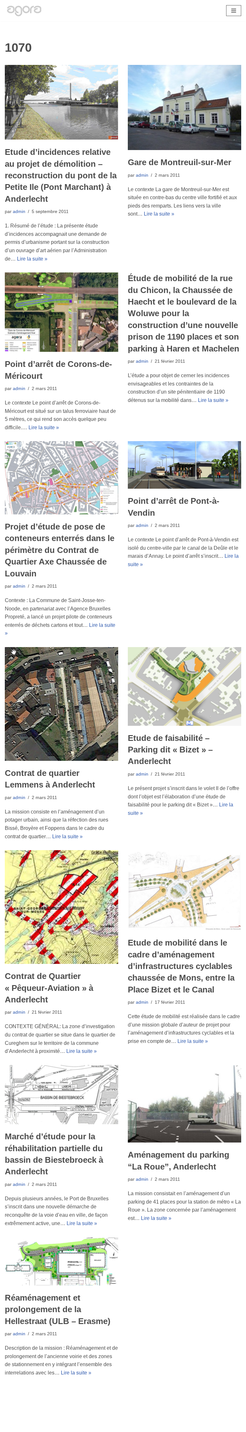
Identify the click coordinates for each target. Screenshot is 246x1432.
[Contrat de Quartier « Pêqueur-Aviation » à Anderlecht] (61, 907)
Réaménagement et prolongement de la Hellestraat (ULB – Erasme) (58, 1309)
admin (19, 211)
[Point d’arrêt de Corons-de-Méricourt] (61, 312)
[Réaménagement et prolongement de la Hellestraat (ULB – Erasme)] (61, 1261)
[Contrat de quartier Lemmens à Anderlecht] (61, 704)
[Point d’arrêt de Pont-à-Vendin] (184, 465)
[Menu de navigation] (233, 10)
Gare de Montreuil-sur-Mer (179, 162)
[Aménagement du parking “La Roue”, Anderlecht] (184, 1104)
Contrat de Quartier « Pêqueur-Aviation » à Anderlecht (49, 987)
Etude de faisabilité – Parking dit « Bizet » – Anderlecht (170, 749)
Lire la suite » (32, 259)
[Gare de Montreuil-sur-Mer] (184, 107)
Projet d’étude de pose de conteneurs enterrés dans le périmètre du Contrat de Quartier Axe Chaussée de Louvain (59, 550)
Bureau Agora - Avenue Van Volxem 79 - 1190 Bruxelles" (123, 1425)
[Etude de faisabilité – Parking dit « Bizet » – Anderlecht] (184, 686)
